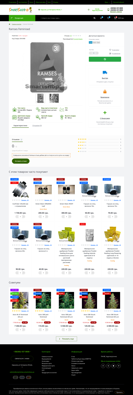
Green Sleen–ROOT (66, 204)
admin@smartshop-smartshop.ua (22, 372)
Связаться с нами (22, 359)
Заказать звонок (116, 12)
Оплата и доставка (77, 361)
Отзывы (55, 2)
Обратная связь (41, 2)
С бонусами (105, 118)
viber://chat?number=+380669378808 (119, 366)
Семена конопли (16, 24)
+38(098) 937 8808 (116, 10)
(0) (71, 36)
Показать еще (68, 339)
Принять (119, 392)
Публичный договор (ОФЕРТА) (81, 359)
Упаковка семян (94, 39)
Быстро (105, 78)
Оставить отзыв (20, 161)
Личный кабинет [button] (118, 2)
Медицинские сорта (48, 366)
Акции (73, 375)
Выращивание (46, 359)
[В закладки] (31, 178)
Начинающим (46, 368)
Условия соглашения (78, 363)
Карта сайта (75, 370)
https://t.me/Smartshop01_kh (113, 366)
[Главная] (9, 24)
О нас (73, 356)
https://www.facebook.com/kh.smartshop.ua (103, 366)
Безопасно (105, 97)
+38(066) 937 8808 (116, 8)
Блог (49, 2)
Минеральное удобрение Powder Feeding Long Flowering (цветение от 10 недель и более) (112, 253)
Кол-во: (91, 50)
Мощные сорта (47, 363)
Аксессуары (45, 361)
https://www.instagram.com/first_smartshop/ (108, 366)
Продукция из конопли (49, 372)
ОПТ (43, 370)
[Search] (94, 18)
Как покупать (22, 2)
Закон (31, 2)
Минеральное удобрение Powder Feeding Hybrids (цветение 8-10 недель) (90, 253)
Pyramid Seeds (78, 39)
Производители (76, 372)
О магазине (12, 2)
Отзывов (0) (37, 125)
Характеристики (20, 125)
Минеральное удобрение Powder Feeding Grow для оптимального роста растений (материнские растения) (66, 255)
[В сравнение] (28, 178)
